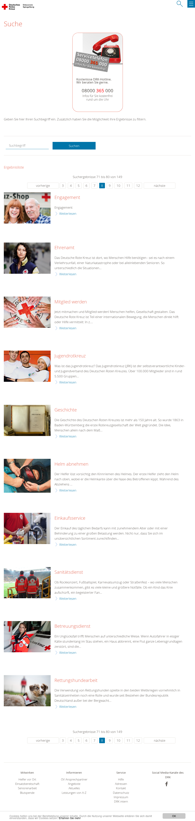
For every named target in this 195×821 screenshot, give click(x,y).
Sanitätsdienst (68, 572)
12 (138, 185)
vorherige (43, 185)
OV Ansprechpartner (74, 779)
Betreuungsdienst (72, 626)
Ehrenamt (64, 248)
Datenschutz (121, 793)
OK (174, 816)
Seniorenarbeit (27, 788)
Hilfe (121, 779)
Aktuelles (74, 788)
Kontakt (121, 788)
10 (118, 185)
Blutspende (27, 793)
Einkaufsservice (69, 518)
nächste (159, 185)
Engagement (67, 197)
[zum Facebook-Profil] (166, 784)
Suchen (74, 146)
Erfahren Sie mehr (70, 818)
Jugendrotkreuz (70, 356)
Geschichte (65, 410)
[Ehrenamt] (27, 258)
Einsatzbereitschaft (27, 784)
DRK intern (121, 801)
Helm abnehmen (71, 464)
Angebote (74, 784)
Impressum (121, 797)
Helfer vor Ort (27, 779)
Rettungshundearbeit (76, 680)
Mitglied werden (70, 302)
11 (128, 185)
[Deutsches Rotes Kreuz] (11, 7)
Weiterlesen (67, 213)
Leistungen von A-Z (74, 793)
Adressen (121, 784)
